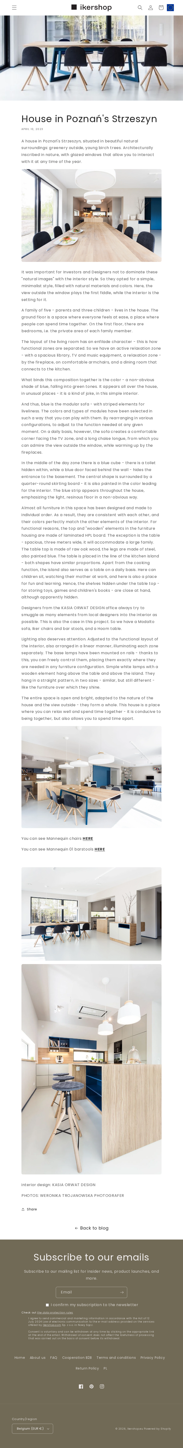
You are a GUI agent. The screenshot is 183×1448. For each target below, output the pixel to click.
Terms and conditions (116, 1357)
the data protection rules (55, 1312)
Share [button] (32, 1209)
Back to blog (94, 1228)
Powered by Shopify (157, 1429)
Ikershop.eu (135, 1429)
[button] (14, 7)
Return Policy (87, 1368)
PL (105, 1368)
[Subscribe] (122, 1292)
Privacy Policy (153, 1357)
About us (38, 1357)
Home (20, 1357)
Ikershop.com (52, 1325)
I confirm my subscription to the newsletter (94, 1305)
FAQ (53, 1357)
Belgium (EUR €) (30, 1428)
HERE (88, 838)
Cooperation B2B (77, 1357)
